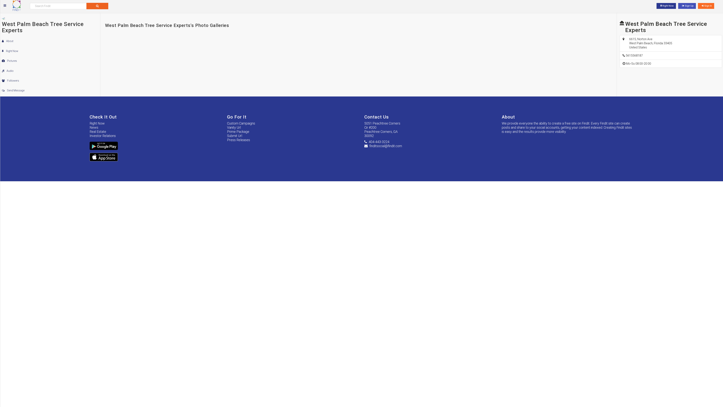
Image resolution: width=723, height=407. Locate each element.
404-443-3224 (379, 142)
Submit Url (234, 136)
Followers (13, 80)
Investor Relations (103, 136)
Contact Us (376, 117)
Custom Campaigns (241, 123)
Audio (10, 70)
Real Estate (98, 132)
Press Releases (238, 140)
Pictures (12, 60)
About (9, 41)
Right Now (11, 51)
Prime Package (238, 132)
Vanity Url (234, 127)
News (94, 127)
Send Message (15, 90)
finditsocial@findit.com (385, 146)
